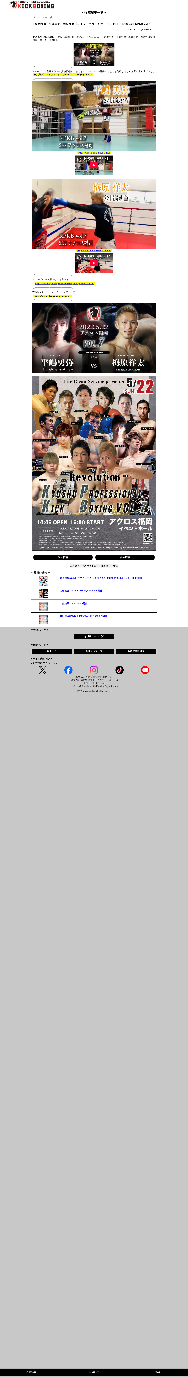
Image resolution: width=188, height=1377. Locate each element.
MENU (94, 1372)
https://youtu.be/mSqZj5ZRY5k (94, 250)
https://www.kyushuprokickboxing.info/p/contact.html (64, 283)
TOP (157, 1372)
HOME (31, 1372)
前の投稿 (125, 557)
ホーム (53, 651)
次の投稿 (63, 557)
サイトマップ (95, 651)
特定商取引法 (137, 651)
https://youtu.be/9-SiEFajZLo (94, 152)
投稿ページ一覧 (95, 636)
